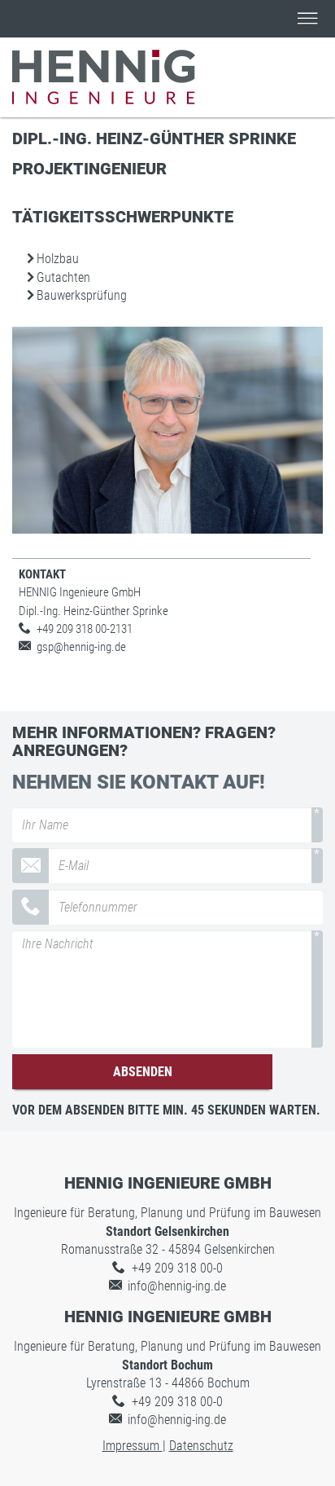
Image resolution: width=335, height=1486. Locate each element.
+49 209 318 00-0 (177, 1268)
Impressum (132, 1445)
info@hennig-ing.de (177, 1286)
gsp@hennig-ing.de (81, 647)
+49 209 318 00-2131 (85, 629)
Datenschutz (201, 1445)
